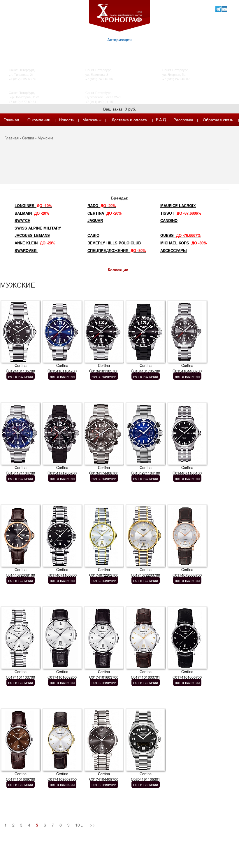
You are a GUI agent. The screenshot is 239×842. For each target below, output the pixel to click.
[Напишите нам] (224, 9)
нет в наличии (20, 376)
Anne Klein (35, 243)
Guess (180, 235)
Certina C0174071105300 (62, 572)
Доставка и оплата (129, 119)
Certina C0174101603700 (103, 674)
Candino (169, 220)
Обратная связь (218, 119)
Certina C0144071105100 (187, 470)
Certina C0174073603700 (187, 572)
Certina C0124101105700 (20, 368)
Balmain (32, 213)
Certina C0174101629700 (20, 776)
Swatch (22, 220)
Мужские (45, 138)
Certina (28, 138)
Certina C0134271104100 (145, 470)
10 (77, 825)
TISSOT (180, 213)
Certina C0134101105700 (103, 368)
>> (92, 825)
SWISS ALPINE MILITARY (38, 228)
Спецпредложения (116, 250)
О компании (38, 119)
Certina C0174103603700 (62, 776)
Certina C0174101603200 (62, 674)
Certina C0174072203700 (145, 572)
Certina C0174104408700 (103, 776)
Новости (67, 119)
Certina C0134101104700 (62, 368)
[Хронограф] (119, 15)
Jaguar (95, 220)
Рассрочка (183, 119)
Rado (101, 205)
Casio (93, 235)
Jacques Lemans (32, 235)
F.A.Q (161, 119)
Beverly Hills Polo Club (114, 243)
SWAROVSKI (26, 250)
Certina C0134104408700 (187, 368)
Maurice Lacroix (178, 205)
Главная (11, 119)
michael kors (183, 243)
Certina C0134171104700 (20, 470)
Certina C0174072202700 (103, 572)
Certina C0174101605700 (187, 674)
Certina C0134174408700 (103, 470)
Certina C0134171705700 (62, 470)
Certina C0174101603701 (145, 674)
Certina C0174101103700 (20, 674)
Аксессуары (173, 250)
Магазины (91, 119)
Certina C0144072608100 (20, 572)
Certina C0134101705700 (145, 368)
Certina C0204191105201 (145, 776)
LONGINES (33, 205)
